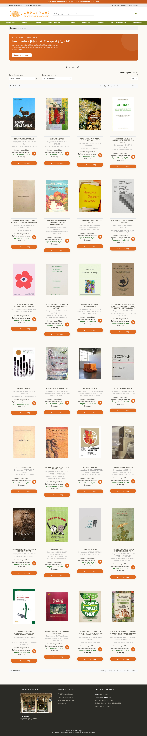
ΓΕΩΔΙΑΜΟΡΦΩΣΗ (90, 388)
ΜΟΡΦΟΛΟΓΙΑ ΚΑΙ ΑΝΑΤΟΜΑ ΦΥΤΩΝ (90, 139)
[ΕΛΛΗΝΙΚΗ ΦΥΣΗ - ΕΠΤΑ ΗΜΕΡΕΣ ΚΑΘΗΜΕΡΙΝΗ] (57, 606)
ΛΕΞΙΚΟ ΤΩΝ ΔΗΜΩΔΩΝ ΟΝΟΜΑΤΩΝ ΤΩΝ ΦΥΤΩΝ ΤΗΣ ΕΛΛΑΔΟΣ (123, 140)
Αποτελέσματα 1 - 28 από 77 (129, 74)
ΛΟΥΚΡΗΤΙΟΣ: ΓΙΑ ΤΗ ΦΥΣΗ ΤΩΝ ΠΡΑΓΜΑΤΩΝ (57, 468)
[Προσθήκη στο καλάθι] (34, 154)
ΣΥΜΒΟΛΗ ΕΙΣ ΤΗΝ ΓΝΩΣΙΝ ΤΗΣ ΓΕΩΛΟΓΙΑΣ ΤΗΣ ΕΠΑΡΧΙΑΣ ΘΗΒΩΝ (24, 221)
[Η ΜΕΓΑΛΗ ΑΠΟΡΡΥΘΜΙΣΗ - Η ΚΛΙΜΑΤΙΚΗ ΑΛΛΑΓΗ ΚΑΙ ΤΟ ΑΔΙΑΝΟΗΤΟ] (57, 279)
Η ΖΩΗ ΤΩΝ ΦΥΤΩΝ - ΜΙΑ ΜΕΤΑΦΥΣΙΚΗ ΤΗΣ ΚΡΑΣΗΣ (24, 305)
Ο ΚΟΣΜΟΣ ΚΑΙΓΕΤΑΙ (90, 467)
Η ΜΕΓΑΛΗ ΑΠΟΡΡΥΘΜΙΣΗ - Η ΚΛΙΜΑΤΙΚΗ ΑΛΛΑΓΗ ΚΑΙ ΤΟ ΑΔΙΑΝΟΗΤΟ (57, 306)
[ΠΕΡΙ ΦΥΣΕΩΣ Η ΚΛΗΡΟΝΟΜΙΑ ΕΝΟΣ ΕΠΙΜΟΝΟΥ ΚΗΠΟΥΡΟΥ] (123, 524)
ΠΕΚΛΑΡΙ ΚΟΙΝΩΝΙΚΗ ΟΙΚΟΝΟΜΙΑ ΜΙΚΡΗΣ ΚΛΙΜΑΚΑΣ (24, 550)
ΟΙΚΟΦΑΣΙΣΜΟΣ (57, 549)
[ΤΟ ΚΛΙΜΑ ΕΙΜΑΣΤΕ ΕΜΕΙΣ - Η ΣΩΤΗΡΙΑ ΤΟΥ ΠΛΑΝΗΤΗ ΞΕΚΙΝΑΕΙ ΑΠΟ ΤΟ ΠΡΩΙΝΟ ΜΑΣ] (90, 606)
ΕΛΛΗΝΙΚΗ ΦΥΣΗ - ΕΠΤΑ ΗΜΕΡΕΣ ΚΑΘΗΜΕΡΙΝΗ (57, 632)
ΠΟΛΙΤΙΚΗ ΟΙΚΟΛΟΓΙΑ (24, 388)
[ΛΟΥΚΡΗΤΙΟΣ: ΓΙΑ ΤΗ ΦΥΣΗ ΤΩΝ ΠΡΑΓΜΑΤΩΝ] (57, 442)
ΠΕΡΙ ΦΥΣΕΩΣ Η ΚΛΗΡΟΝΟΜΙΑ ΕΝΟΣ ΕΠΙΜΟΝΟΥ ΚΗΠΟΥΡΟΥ (123, 550)
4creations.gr (64, 732)
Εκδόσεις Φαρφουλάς (66, 697)
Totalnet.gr (78, 732)
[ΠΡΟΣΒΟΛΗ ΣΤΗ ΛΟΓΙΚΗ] (123, 363)
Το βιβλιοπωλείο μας (65, 694)
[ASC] (37, 78)
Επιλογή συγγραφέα (49, 75)
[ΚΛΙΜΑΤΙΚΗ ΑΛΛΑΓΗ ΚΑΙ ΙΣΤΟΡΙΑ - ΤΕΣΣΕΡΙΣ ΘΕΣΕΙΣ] (123, 196)
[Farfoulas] (29, 14)
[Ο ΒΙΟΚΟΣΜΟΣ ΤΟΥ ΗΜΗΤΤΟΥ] (57, 363)
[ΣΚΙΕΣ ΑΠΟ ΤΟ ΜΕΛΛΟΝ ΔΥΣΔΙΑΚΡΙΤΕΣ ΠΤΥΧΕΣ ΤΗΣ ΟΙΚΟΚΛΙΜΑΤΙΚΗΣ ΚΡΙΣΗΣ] (24, 606)
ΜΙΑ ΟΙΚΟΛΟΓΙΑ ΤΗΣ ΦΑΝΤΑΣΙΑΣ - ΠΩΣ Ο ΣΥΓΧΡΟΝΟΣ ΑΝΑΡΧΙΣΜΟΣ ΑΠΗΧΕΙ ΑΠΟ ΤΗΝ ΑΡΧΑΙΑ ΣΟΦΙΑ (123, 306)
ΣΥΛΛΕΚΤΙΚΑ (86, 23)
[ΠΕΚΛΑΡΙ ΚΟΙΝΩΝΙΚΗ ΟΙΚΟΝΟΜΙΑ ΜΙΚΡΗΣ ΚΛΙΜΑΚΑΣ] (24, 524)
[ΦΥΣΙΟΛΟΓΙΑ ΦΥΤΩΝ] (57, 114)
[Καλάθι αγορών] (135, 13)
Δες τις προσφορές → (22, 55)
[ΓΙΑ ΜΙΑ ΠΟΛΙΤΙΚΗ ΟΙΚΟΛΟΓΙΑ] (123, 442)
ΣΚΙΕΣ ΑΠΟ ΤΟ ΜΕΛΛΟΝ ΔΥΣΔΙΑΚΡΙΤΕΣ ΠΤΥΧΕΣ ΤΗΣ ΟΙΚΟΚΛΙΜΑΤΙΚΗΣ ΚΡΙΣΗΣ (24, 633)
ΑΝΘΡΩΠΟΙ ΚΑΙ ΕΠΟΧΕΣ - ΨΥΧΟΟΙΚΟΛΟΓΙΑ (90, 305)
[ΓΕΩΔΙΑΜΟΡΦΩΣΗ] (90, 363)
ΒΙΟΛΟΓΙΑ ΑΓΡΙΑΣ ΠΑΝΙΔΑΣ (24, 139)
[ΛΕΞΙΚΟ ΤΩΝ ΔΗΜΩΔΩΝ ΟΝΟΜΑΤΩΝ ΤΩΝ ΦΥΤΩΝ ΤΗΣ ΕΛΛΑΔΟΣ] (123, 114)
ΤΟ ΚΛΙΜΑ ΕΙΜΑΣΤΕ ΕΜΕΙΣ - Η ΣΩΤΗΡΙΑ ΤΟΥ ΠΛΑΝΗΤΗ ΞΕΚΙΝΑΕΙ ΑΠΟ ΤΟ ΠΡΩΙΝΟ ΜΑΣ (90, 633)
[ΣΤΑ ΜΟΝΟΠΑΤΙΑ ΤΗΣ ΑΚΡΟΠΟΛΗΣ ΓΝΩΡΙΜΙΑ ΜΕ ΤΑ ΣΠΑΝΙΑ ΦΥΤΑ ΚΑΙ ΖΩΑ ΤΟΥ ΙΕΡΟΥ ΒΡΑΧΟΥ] (123, 606)
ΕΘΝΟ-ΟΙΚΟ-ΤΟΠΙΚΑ (90, 549)
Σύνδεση (117, 5)
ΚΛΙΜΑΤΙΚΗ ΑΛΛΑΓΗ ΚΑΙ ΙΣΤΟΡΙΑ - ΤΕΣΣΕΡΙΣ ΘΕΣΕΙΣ (123, 221)
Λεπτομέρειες (24, 163)
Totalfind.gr (91, 732)
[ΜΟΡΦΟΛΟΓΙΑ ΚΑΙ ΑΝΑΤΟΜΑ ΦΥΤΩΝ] (90, 114)
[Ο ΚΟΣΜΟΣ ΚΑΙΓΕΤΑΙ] (90, 442)
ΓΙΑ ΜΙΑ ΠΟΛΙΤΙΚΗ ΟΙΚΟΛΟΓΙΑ (123, 467)
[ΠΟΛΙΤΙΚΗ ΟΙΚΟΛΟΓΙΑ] (24, 364)
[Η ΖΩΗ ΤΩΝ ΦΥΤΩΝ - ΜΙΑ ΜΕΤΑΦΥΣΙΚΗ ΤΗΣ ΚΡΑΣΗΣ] (24, 280)
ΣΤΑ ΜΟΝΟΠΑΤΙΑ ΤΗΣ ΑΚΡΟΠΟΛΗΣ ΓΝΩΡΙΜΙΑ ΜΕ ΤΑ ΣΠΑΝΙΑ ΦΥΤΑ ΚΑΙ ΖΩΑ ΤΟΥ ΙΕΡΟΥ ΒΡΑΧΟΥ (123, 633)
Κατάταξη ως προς (16, 75)
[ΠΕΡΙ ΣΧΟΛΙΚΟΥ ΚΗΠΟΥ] (24, 442)
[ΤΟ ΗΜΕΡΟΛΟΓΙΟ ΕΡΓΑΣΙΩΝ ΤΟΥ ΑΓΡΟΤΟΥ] (90, 196)
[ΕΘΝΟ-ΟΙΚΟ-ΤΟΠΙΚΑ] (90, 524)
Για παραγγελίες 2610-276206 (19, 5)
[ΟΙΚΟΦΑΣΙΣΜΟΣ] (57, 524)
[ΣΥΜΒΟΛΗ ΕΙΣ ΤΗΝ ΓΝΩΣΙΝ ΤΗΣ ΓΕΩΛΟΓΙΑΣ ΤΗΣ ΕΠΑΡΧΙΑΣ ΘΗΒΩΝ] (24, 196)
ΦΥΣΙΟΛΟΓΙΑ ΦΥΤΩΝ (57, 139)
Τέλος (134, 86)
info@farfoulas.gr (37, 5)
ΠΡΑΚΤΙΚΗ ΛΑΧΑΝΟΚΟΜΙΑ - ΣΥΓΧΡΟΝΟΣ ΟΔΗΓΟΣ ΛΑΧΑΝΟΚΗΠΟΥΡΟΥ (57, 222)
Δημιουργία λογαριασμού (129, 5)
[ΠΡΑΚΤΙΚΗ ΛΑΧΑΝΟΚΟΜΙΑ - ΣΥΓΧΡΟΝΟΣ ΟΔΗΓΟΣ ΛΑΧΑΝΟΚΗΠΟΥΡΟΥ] (57, 196)
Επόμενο (126, 86)
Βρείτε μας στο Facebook (104, 706)
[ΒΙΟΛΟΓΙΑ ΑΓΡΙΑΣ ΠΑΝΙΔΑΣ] (24, 114)
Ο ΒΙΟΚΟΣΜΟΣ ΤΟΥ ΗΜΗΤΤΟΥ (57, 388)
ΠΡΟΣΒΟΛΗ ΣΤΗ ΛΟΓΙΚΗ (123, 388)
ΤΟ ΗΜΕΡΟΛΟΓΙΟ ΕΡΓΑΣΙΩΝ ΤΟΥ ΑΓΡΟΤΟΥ (90, 221)
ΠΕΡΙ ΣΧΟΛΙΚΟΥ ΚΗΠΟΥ (24, 467)
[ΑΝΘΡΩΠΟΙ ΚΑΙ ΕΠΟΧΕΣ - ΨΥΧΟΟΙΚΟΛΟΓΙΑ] (90, 280)
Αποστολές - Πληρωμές (66, 700)
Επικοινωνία (62, 703)
